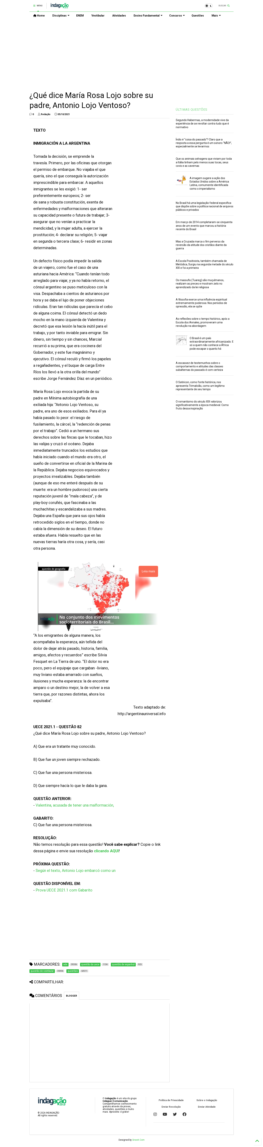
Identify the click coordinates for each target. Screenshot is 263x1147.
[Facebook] (184, 1114)
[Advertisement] (131, 52)
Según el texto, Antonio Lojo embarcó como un (76, 870)
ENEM (80, 15)
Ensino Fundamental (147, 15)
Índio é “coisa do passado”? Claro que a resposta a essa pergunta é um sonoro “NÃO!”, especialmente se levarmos (204, 143)
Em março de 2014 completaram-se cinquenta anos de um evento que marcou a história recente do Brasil (204, 226)
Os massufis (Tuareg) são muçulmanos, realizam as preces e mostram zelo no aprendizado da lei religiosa (200, 284)
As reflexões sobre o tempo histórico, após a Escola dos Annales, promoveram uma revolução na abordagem (202, 322)
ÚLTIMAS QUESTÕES (191, 109)
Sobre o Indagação (206, 1100)
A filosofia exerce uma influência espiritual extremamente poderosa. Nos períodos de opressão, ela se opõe (201, 303)
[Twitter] (175, 1114)
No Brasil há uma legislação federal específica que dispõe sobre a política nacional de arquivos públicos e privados (204, 206)
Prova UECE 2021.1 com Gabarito (64, 890)
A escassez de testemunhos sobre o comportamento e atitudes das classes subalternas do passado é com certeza (199, 366)
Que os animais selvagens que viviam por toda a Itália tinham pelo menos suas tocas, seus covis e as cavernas (204, 162)
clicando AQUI (106, 851)
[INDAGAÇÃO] (59, 7)
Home (40, 15)
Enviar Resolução (171, 1107)
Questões (198, 15)
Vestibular (98, 15)
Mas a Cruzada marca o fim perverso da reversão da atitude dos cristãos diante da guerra (201, 245)
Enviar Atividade (207, 1107)
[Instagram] (155, 1114)
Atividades (119, 15)
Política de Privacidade (171, 1100)
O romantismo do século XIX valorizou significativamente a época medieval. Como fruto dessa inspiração (202, 405)
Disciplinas (59, 15)
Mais (215, 15)
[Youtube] (165, 1114)
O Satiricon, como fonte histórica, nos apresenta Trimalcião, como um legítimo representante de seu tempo (200, 386)
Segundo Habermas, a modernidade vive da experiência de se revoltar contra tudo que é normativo (202, 124)
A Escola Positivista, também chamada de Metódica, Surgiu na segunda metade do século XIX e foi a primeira (204, 264)
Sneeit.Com (138, 1140)
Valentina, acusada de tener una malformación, (75, 805)
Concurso (175, 15)
